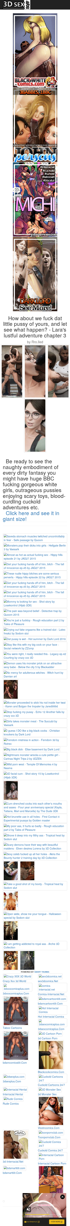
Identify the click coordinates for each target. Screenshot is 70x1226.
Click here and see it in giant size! (31, 515)
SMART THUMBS (41, 972)
